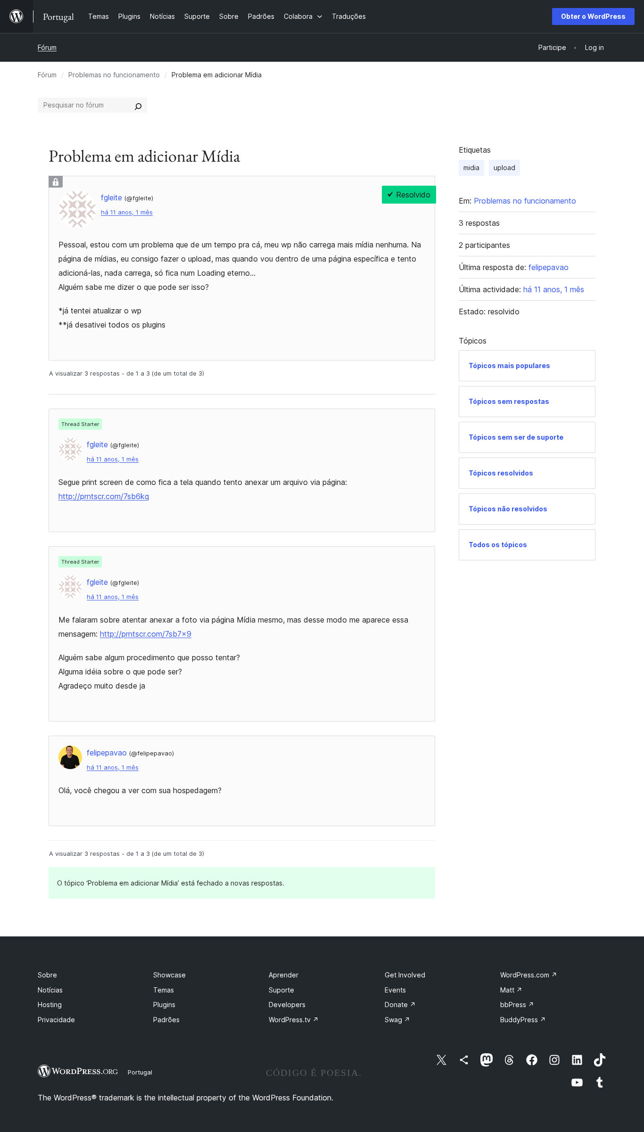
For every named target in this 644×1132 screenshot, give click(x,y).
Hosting (50, 1005)
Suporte (281, 990)
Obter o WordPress (593, 16)
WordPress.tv (294, 1020)
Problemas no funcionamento (114, 75)
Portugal (140, 1072)
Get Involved (405, 975)
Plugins (164, 1005)
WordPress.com (528, 975)
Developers (287, 1005)
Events (395, 990)
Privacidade (56, 1020)
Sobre (47, 975)
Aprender (283, 975)
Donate (400, 1005)
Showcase (169, 975)
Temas (163, 990)
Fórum (47, 47)
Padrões (166, 1020)
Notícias (50, 990)
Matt (511, 990)
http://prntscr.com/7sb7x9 (145, 634)
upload (504, 168)
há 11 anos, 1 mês (127, 212)
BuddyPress (523, 1020)
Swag (397, 1020)
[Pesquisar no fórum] (138, 105)
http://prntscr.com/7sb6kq (103, 496)
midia (471, 168)
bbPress (517, 1005)
